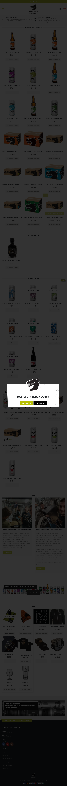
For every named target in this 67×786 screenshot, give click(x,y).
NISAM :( (40, 403)
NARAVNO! (26, 403)
